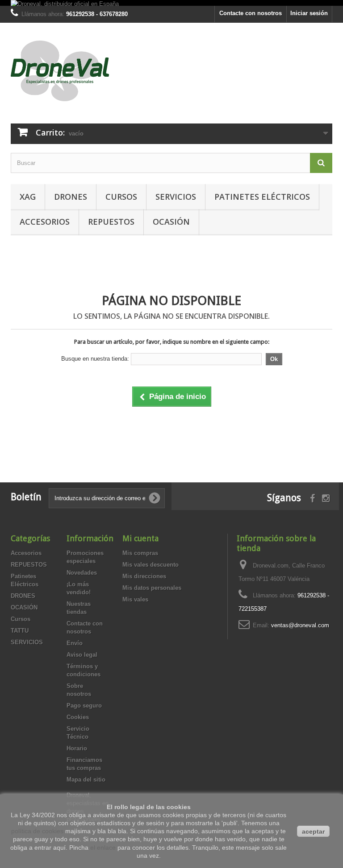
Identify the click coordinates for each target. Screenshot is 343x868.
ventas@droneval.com (300, 625)
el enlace (103, 847)
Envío (75, 643)
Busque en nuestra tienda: (95, 358)
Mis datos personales (151, 587)
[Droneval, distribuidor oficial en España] (65, 3)
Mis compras (140, 553)
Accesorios (45, 221)
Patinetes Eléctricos (262, 196)
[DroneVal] (60, 71)
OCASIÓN (171, 221)
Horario (77, 748)
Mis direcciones (144, 576)
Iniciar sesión (309, 13)
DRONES (70, 196)
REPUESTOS (111, 221)
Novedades (82, 572)
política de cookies (37, 831)
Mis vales (135, 599)
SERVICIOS (175, 196)
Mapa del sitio (86, 779)
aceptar (313, 831)
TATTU (20, 630)
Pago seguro (84, 705)
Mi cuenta (140, 538)
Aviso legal (82, 654)
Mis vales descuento (150, 564)
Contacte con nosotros (250, 13)
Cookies (78, 717)
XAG (28, 196)
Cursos (121, 196)
